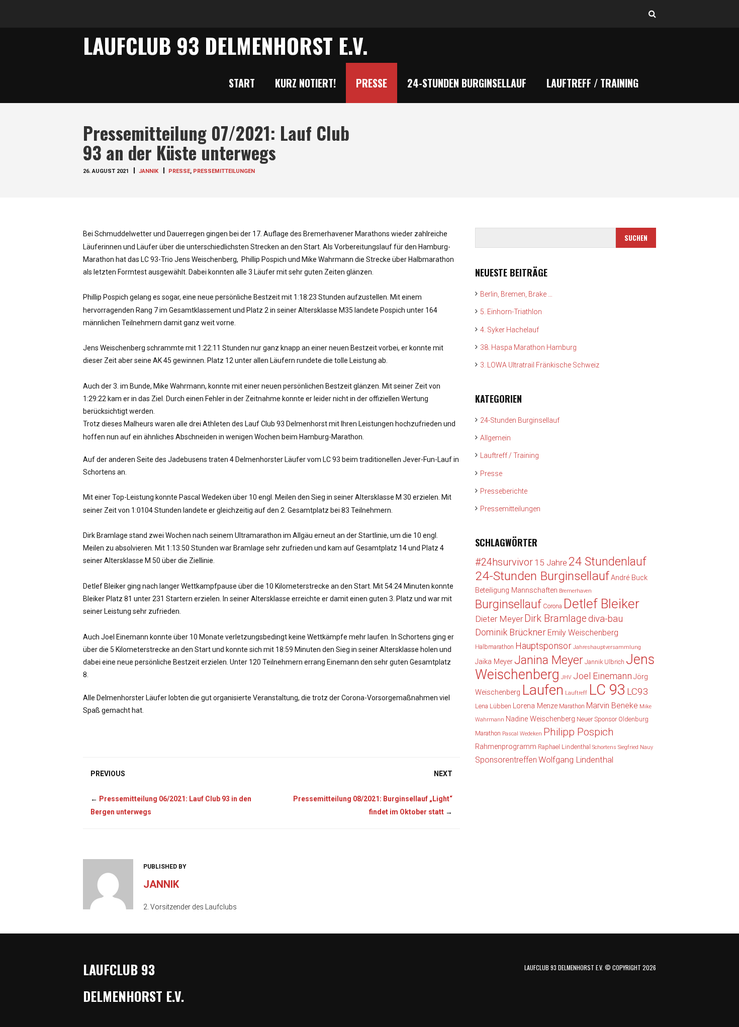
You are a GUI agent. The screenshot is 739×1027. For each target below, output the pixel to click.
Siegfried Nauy (635, 747)
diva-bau (605, 618)
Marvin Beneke (612, 705)
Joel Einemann (602, 676)
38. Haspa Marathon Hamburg (528, 347)
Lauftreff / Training (592, 82)
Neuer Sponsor (597, 719)
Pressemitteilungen (224, 171)
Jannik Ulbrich (604, 662)
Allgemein (495, 438)
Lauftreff (576, 693)
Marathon (572, 706)
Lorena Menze (535, 706)
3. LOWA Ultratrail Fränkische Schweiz (539, 365)
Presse (371, 82)
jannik (148, 171)
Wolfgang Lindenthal (575, 760)
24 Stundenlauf (607, 561)
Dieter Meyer (499, 619)
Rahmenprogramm (505, 746)
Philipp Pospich (578, 732)
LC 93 (607, 689)
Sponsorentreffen (506, 760)
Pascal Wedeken (522, 733)
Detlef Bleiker (601, 603)
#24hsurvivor (504, 562)
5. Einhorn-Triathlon (511, 312)
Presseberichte (503, 491)
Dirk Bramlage (555, 618)
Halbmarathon (494, 646)
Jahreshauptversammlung (607, 647)
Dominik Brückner (510, 632)
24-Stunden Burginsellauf (466, 82)
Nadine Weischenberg (540, 719)
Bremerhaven (575, 591)
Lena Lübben (493, 706)
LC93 (638, 691)
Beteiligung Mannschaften (516, 590)
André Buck (629, 578)
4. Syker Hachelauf (509, 330)
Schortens (604, 747)
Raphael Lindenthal (564, 747)
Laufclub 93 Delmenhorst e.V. (225, 45)
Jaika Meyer (494, 662)
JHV (566, 677)
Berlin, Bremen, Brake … (516, 294)
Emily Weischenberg (582, 632)
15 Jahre (550, 562)
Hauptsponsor (543, 645)
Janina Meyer (548, 660)
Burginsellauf (508, 604)
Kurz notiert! (305, 82)
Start (242, 82)
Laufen (543, 690)
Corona (552, 606)
